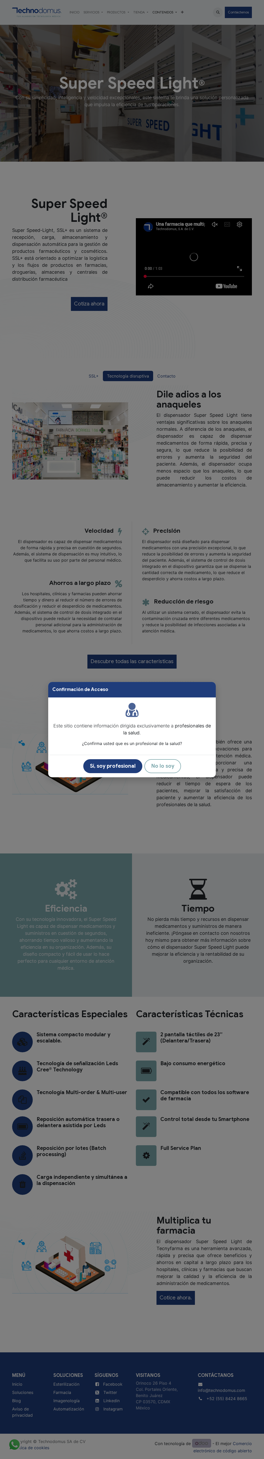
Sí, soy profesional (113, 766)
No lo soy (162, 766)
